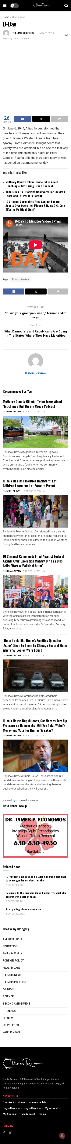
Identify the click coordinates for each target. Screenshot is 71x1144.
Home (6, 17)
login (14, 800)
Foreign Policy (13, 961)
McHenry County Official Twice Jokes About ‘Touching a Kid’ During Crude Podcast (31, 184)
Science (8, 997)
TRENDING (9, 1011)
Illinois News (18, 17)
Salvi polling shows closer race (23, 909)
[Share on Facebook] (22, 119)
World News (11, 1032)
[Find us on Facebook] (4, 1133)
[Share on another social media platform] (59, 119)
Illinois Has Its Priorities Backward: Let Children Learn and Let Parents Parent (35, 194)
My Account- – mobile (34, 1114)
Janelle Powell (13, 491)
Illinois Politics (14, 982)
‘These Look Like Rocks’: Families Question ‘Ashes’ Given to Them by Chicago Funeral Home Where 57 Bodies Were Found (35, 645)
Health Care (11, 968)
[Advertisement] (35, 77)
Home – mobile (37, 1102)
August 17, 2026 (32, 411)
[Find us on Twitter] (10, 1133)
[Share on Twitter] (41, 119)
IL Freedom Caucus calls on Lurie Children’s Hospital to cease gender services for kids (36, 878)
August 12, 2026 (33, 491)
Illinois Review (24, 33)
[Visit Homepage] (41, 5)
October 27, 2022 (16, 885)
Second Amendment (16, 1004)
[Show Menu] (4, 5)
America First (12, 939)
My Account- (10, 1114)
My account (51, 1108)
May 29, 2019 (47, 33)
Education (10, 946)
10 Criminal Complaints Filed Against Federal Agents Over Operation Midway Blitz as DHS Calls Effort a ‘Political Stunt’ (35, 205)
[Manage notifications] (62, 1136)
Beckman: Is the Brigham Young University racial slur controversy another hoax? (36, 895)
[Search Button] (66, 5)
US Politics (11, 1025)
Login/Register (11, 1108)
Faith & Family (12, 953)
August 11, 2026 (32, 571)
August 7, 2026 (31, 655)
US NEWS (8, 1018)
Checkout (8, 1102)
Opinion (8, 989)
